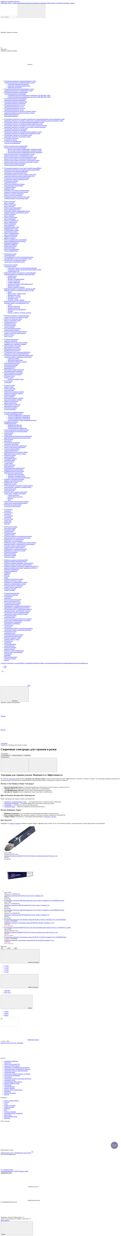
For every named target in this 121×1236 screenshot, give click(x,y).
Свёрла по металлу (13, 495)
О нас (7, 663)
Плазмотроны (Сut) (13, 271)
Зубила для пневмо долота (16, 379)
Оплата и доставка (14, 663)
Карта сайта (7, 1115)
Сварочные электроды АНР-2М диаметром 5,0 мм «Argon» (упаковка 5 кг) (27, 915)
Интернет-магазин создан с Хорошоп (12, 1043)
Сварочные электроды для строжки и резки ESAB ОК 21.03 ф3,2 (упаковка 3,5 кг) (29, 923)
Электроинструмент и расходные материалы (17, 630)
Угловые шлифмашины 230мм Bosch (19, 418)
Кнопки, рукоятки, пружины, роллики (19, 312)
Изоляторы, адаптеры (14, 296)
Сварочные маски (9, 806)
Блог (37, 663)
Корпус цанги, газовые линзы (17, 293)
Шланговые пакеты (14, 285)
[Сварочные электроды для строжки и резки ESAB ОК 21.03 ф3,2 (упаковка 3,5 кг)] (62, 919)
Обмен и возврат (25, 663)
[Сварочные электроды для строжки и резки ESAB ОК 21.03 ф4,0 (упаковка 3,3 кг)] (62, 937)
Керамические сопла (14, 295)
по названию (27, 755)
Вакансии (85, 663)
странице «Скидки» (50, 816)
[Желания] (60, 25)
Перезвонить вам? (6, 1173)
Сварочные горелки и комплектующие (16, 614)
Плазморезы (8, 805)
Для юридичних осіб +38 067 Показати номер (14, 1171)
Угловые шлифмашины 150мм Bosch (19, 417)
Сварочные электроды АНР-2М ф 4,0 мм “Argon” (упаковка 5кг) (23, 895)
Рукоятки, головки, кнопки (16, 300)
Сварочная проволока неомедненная (19, 86)
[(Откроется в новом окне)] (32, 1153)
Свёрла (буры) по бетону (15, 497)
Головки (10, 311)
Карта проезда (5, 1220)
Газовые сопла (12, 276)
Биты (9, 500)
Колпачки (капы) (13, 298)
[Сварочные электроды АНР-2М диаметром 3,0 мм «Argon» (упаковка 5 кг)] (62, 900)
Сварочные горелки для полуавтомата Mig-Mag (22, 268)
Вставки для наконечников (16, 279)
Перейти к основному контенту (10, 1)
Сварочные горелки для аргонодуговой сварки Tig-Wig (24, 269)
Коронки (10, 498)
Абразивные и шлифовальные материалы (16, 607)
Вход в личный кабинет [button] (11, 1100)
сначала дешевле (17, 755)
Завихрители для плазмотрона (17, 309)
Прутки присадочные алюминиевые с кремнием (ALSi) (24, 149)
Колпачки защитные (14, 308)
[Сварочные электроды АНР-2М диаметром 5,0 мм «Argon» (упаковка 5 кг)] (62, 910)
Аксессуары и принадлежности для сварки (17, 620)
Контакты (33, 663)
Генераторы (7, 642)
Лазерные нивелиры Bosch (16, 474)
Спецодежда (8, 626)
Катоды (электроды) (14, 306)
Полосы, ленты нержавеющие (13, 652)
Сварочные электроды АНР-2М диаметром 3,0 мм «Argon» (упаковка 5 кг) (27, 905)
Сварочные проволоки (11, 595)
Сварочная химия (9, 617)
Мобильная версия (33, 1039)
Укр (5, 666)
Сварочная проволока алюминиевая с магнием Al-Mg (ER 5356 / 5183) (29, 97)
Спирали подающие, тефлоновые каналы (20, 284)
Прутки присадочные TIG (12, 601)
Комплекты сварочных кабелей (17, 361)
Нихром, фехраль (9, 649)
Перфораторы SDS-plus (15, 425)
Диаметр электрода (33, 962)
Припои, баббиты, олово (11, 639)
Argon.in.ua (12, 778)
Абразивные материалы (11, 803)
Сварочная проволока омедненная (18, 84)
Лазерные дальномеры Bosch (16, 476)
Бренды (6, 660)
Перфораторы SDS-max (15, 426)
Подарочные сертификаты (12, 623)
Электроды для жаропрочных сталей (15, 802)
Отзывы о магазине (45, 663)
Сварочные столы (9, 633)
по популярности (5, 755)
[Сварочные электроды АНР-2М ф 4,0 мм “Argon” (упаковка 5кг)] (62, 876)
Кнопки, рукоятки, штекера (16, 287)
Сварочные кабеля (13, 358)
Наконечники (12, 277)
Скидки (3, 663)
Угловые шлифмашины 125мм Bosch (19, 415)
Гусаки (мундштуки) (14, 281)
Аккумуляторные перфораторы (17, 428)
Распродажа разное (10, 658)
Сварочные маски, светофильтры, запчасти (17, 611)
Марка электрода (33, 987)
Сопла (10, 304)
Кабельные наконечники (15, 360)
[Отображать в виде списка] (43, 765)
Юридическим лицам (75, 663)
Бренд (30, 1008)
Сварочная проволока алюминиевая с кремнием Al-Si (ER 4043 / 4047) (29, 95)
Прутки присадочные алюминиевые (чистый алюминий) (25, 152)
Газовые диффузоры (14, 282)
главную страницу (14, 823)
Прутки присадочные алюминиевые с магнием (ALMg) (24, 151)
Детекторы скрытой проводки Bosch (19, 477)
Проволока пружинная (15, 87)
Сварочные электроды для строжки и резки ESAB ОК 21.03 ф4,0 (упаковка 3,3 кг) (29, 940)
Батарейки (7, 655)
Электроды (7, 598)
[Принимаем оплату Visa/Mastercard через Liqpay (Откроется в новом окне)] (16, 1153)
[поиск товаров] (31, 11)
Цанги (10, 292)
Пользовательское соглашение (60, 663)
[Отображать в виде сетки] (15, 765)
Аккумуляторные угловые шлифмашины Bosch (22, 420)
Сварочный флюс (9, 646)
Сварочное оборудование (12, 604)
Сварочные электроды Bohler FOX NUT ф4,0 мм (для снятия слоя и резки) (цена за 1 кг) (31, 856)
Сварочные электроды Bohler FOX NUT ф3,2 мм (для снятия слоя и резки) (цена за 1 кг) (31, 932)
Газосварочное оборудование (13, 636)
